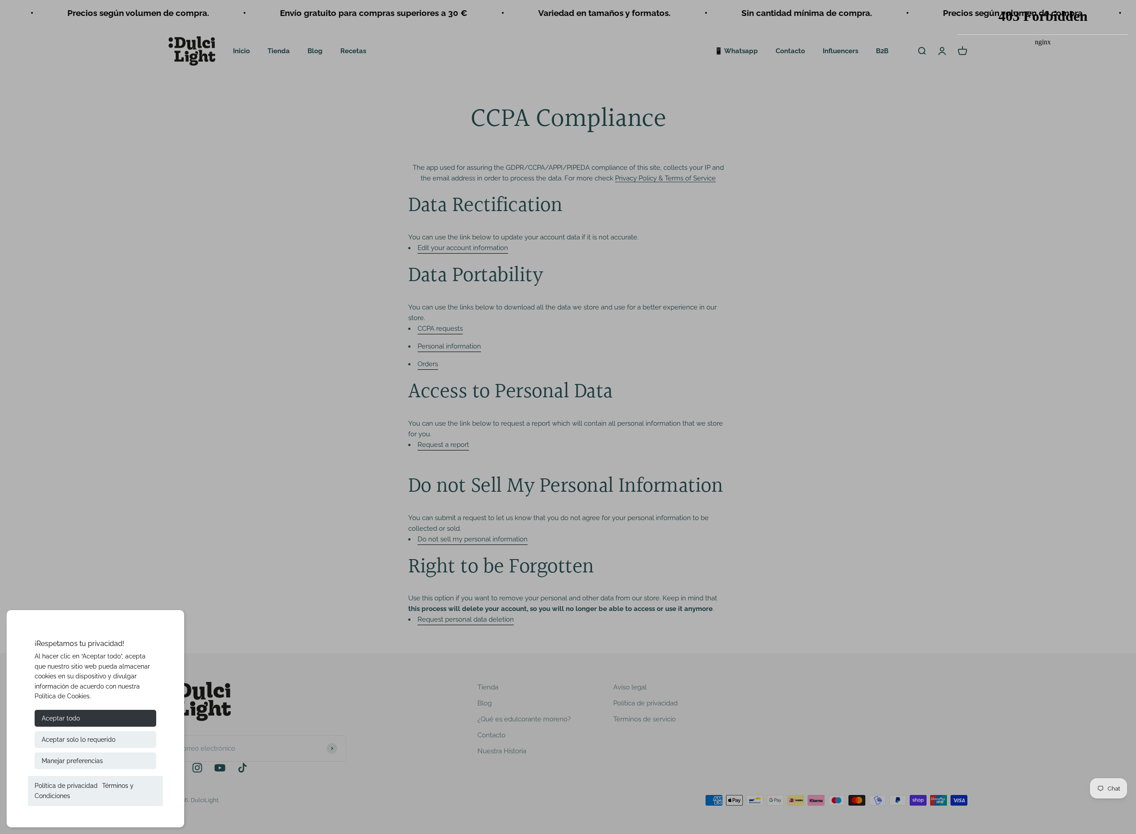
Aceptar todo (61, 718)
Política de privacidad (66, 785)
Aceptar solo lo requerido (78, 739)
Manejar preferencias (72, 760)
